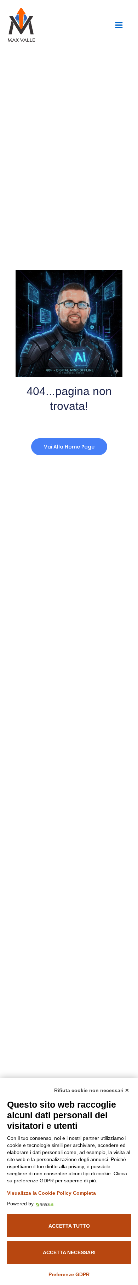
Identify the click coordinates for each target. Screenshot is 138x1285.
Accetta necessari (69, 1252)
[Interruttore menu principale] (119, 25)
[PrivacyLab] (43, 1203)
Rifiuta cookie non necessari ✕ (91, 1090)
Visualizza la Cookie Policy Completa (51, 1193)
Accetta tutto (69, 1226)
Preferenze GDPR (69, 1274)
